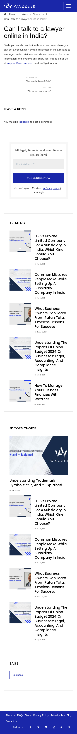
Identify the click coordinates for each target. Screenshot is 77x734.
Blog (69, 715)
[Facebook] (31, 727)
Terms (28, 715)
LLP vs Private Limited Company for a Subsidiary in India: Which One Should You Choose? (50, 247)
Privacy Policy (41, 715)
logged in (24, 121)
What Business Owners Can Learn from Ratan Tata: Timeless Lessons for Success (50, 317)
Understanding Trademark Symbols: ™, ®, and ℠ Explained (35, 482)
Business (18, 674)
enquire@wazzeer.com (20, 63)
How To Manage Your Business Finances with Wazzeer (48, 392)
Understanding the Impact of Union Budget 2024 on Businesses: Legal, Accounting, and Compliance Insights (51, 356)
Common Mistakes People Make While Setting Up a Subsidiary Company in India (51, 283)
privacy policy (51, 188)
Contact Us (12, 721)
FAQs (20, 715)
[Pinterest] (69, 727)
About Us (11, 715)
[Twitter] (38, 727)
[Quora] (61, 727)
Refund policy (57, 715)
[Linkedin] (46, 727)
